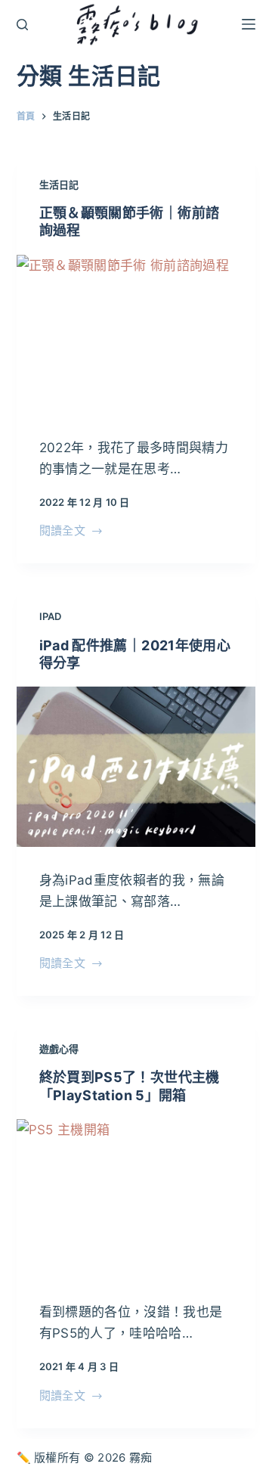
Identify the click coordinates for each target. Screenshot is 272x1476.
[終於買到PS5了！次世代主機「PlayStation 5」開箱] (136, 1199)
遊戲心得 (59, 1049)
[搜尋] (22, 24)
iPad (50, 616)
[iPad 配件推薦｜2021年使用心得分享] (136, 766)
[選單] (248, 24)
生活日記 (59, 184)
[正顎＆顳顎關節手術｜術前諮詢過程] (136, 334)
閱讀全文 (62, 532)
